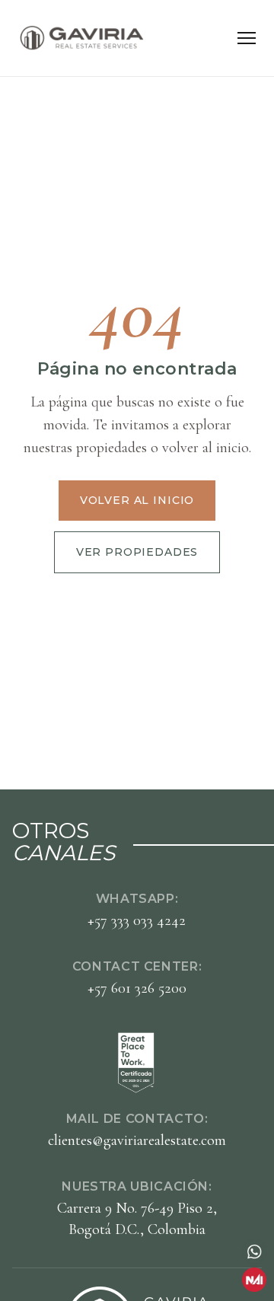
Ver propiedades (137, 552)
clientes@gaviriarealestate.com (137, 1140)
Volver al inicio (137, 500)
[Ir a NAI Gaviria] (254, 1280)
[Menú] (246, 38)
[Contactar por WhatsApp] (254, 1251)
